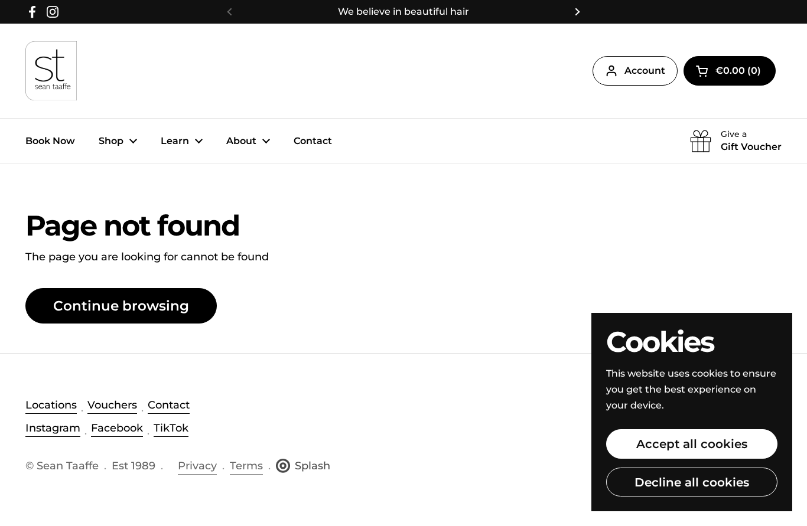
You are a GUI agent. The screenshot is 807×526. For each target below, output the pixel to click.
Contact (169, 404)
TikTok (171, 428)
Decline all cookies (691, 482)
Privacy (197, 465)
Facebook (117, 428)
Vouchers (112, 404)
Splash (312, 465)
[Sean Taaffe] (51, 70)
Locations (51, 404)
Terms (246, 465)
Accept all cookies (691, 443)
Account (644, 70)
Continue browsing (121, 306)
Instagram (52, 428)
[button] (730, 71)
